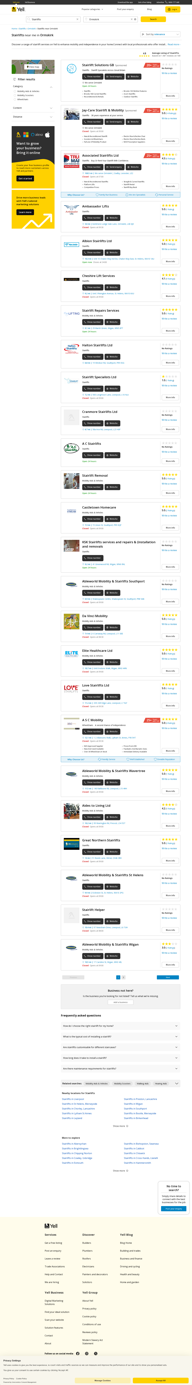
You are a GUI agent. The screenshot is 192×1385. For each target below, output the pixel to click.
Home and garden (129, 1282)
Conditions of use (91, 1324)
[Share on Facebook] (77, 1353)
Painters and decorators (95, 1274)
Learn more (25, 212)
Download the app (125, 2)
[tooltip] (135, 19)
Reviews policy (89, 1332)
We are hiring (52, 1282)
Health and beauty (129, 1274)
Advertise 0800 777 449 (168, 2)
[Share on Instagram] (86, 1353)
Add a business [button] (121, 1002)
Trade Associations (55, 1266)
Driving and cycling (130, 1266)
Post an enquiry (53, 1250)
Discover (88, 1235)
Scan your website (54, 1319)
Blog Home (126, 1242)
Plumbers (87, 1250)
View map (34, 66)
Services (50, 1235)
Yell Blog (126, 1235)
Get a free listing (144, 2)
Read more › (174, 44)
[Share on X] (95, 1353)
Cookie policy (89, 1316)
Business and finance (131, 1258)
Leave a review (52, 1258)
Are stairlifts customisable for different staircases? (89, 1047)
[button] (77, 19)
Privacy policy (89, 1308)
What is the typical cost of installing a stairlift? (87, 1036)
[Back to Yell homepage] (19, 9)
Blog (149, 9)
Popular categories (91, 9)
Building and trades (130, 1250)
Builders (86, 1242)
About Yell (87, 1300)
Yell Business (30, 2)
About (48, 1343)
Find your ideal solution (57, 1312)
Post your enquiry (125, 9)
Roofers (86, 1258)
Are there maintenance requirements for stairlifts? (89, 1068)
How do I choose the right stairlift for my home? (88, 1025)
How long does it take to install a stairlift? (85, 1057)
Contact (49, 1335)
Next (168, 977)
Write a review (169, 73)
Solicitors (87, 1282)
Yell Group (90, 1292)
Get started (25, 178)
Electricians (88, 1266)
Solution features (54, 1327)
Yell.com (16, 2)
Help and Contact (54, 1274)
